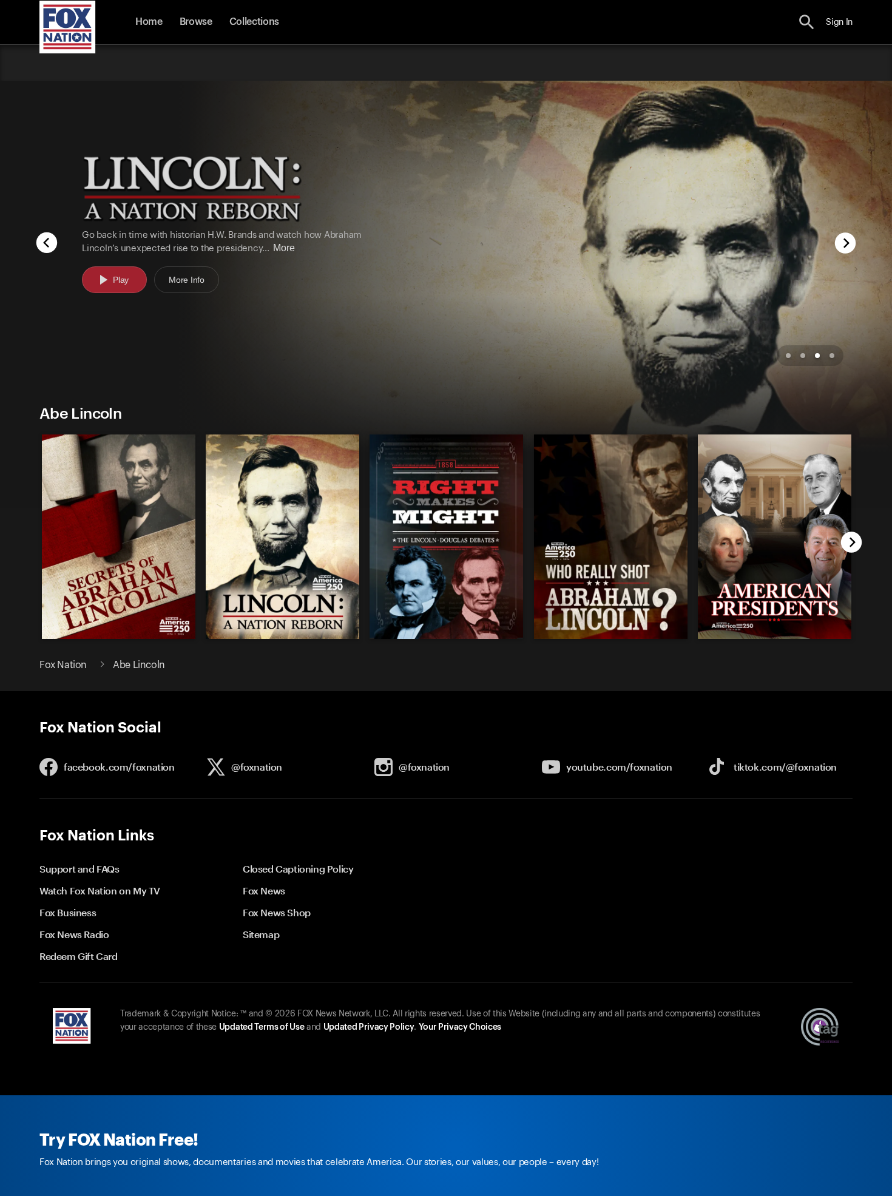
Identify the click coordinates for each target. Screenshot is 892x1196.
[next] (846, 244)
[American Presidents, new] (774, 636)
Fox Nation (63, 665)
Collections (254, 22)
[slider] (443, 530)
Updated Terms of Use (261, 1027)
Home (149, 22)
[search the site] (807, 22)
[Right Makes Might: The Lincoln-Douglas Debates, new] (446, 636)
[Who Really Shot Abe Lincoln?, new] (611, 636)
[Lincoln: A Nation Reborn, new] (282, 636)
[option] (446, 231)
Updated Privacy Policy (368, 1027)
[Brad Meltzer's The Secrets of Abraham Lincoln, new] (118, 636)
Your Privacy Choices (460, 1027)
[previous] (46, 244)
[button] (807, 22)
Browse (196, 22)
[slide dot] (788, 355)
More (284, 248)
